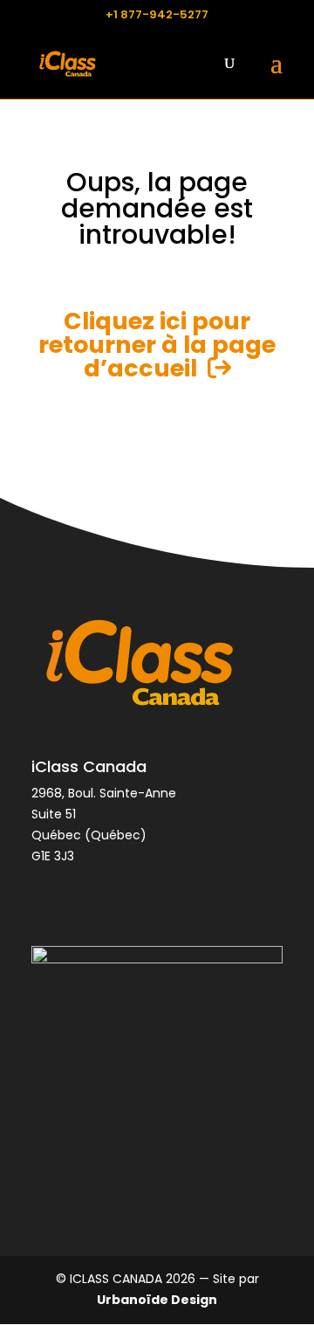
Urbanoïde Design (157, 1299)
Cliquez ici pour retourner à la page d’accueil (157, 344)
